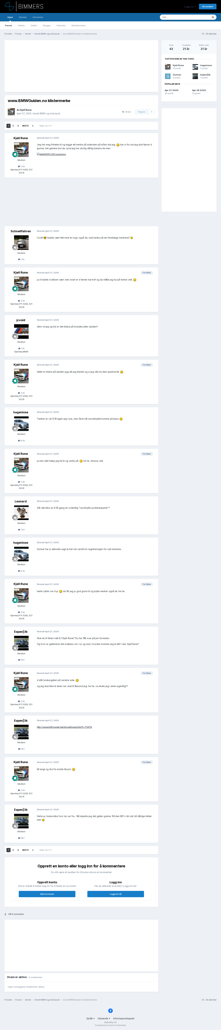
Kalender (61, 25)
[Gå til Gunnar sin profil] (168, 76)
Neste (25, 126)
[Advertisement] (67, 66)
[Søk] (212, 17)
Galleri (34, 25)
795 (22, 529)
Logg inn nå (116, 894)
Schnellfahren (21, 231)
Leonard (21, 501)
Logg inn (189, 6)
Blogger (47, 25)
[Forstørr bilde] (118, 144)
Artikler (21, 25)
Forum (8, 25)
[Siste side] (33, 126)
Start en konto (47, 894)
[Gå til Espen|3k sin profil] (21, 643)
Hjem (10, 17)
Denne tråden (198, 17)
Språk (89, 1018)
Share (127, 111)
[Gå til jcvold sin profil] (21, 331)
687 (22, 659)
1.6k (22, 259)
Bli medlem (207, 6)
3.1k (22, 348)
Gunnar (177, 74)
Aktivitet (23, 17)
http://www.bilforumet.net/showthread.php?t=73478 (64, 727)
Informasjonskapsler (124, 1018)
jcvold (20, 320)
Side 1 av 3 (45, 126)
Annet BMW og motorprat (46, 113)
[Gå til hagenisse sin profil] (21, 423)
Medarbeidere (79, 25)
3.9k (22, 166)
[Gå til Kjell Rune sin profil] (11, 111)
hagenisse (20, 412)
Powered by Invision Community (110, 1025)
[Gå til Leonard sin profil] (21, 512)
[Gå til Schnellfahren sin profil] (21, 242)
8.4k (22, 440)
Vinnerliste (38, 17)
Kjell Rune (26, 110)
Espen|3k (21, 631)
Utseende (103, 1018)
